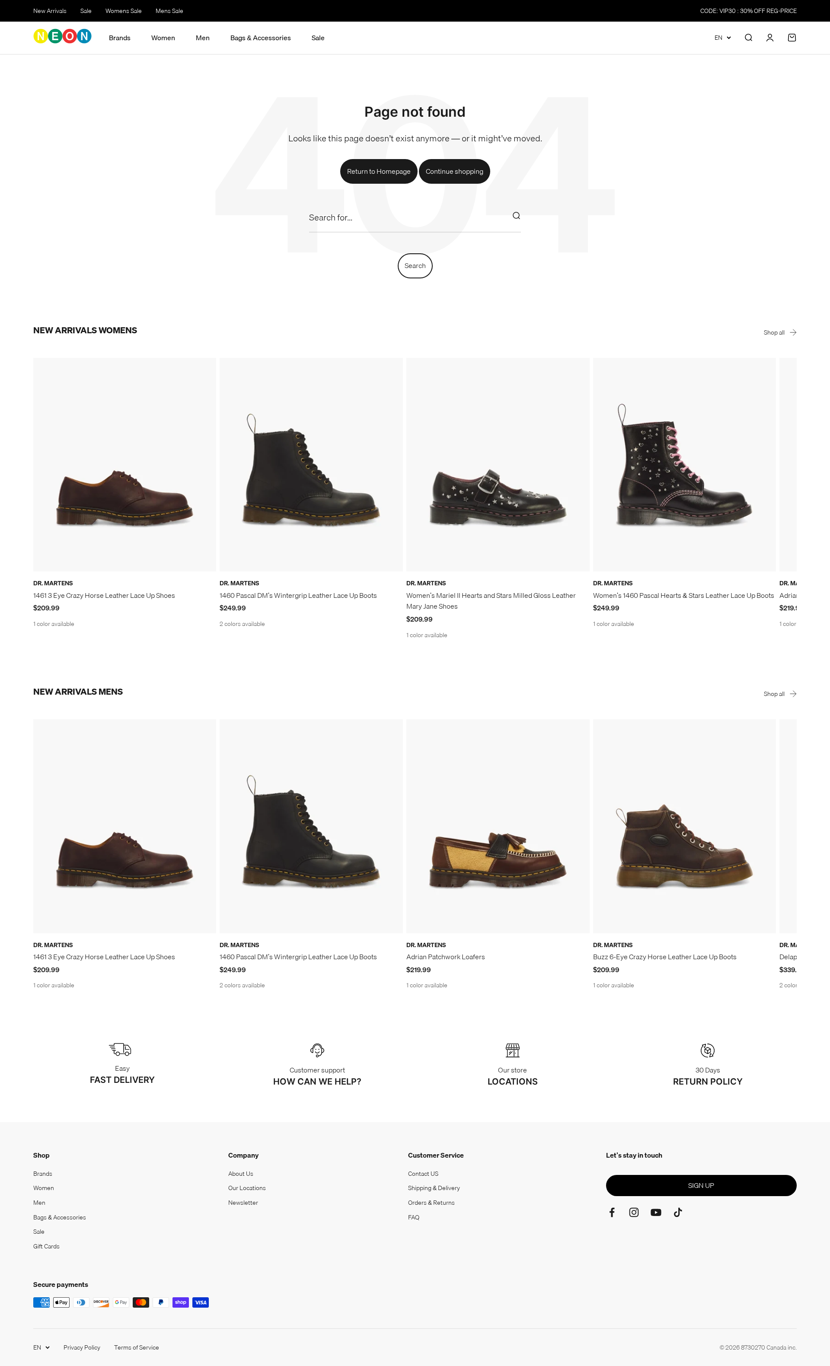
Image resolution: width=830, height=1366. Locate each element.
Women (163, 37)
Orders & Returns (431, 1202)
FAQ (413, 1217)
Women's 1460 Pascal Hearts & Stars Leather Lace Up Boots (683, 595)
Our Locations (247, 1188)
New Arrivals (50, 11)
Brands (120, 37)
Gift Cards (46, 1246)
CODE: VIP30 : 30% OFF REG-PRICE (748, 11)
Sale (86, 11)
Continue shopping (454, 171)
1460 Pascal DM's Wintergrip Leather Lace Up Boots (298, 595)
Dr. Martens (53, 583)
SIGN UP (701, 1185)
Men (203, 37)
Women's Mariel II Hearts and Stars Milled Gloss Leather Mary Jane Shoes (491, 601)
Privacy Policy (82, 1347)
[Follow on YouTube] (656, 1212)
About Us (240, 1173)
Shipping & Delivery (434, 1188)
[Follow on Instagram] (634, 1212)
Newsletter (243, 1202)
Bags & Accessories (260, 37)
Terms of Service (136, 1347)
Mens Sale (169, 11)
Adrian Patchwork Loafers (445, 956)
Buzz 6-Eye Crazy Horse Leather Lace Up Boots (665, 956)
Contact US (423, 1173)
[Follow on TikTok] (678, 1212)
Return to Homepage (379, 171)
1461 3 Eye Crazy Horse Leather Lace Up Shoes (104, 595)
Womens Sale (123, 11)
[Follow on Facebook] (612, 1212)
